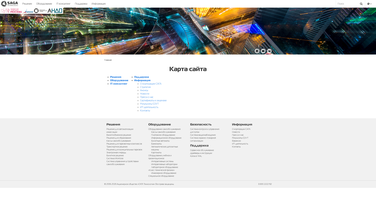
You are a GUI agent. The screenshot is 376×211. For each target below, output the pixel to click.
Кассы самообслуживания (118, 140)
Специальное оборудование (161, 176)
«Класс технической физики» (161, 170)
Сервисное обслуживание (202, 150)
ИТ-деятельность (149, 107)
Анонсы (144, 90)
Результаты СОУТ (149, 103)
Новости (144, 93)
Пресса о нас (146, 97)
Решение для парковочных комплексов (124, 143)
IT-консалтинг (63, 3)
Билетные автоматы (160, 140)
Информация (99, 3)
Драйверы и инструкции (201, 153)
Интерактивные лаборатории (164, 164)
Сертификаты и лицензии (153, 100)
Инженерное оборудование (163, 173)
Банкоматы (156, 143)
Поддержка (81, 3)
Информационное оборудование (166, 138)
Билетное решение (115, 155)
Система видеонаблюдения (203, 135)
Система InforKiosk (114, 158)
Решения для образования (118, 138)
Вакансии (236, 140)
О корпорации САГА (150, 83)
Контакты (145, 110)
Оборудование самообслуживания (164, 129)
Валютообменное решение (118, 135)
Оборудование (44, 3)
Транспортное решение (116, 146)
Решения (27, 3)
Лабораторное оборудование (164, 167)
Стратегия (145, 87)
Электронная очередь (116, 152)
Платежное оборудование (163, 135)
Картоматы (156, 152)
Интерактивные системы (162, 161)
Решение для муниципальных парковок (124, 149)
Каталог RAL (196, 156)
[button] (369, 3)
